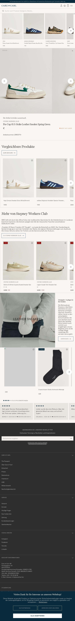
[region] (37, 411)
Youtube (4, 546)
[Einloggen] (61, 6)
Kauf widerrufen (6, 514)
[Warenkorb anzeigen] (68, 6)
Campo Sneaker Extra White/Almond (11, 43)
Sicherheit (5, 468)
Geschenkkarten (6, 524)
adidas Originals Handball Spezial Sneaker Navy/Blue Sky (50, 201)
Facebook (5, 542)
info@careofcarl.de (18, 577)
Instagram (5, 539)
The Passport (6, 461)
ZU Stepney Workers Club (12, 235)
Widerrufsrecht (6, 485)
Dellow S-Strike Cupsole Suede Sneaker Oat (17, 285)
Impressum (5, 479)
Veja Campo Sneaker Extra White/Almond (16, 200)
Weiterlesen (43, 602)
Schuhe (4, 50)
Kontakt (4, 507)
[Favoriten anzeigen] (65, 6)
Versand (4, 503)
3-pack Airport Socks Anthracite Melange (51, 389)
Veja (4, 41)
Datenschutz (5, 475)
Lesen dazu (65, 339)
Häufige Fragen (6, 510)
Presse (4, 472)
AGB (3, 482)
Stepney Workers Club (11, 121)
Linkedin (4, 549)
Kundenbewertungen (8, 521)
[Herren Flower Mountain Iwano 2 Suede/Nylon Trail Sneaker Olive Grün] (55, 26)
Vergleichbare (18, 147)
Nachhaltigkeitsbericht (9, 489)
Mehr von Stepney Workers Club (25, 214)
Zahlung (4, 517)
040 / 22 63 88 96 (12, 575)
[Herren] (19, 366)
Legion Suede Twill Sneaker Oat (47, 285)
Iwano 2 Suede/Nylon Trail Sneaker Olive (55, 43)
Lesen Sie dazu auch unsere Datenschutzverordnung (37, 443)
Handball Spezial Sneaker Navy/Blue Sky (33, 43)
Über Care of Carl (7, 465)
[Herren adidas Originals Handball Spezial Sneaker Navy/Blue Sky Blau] (33, 26)
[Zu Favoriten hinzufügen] (31, 160)
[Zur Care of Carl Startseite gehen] (9, 5)
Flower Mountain (51, 41)
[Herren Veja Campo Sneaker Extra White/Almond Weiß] (12, 26)
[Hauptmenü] (71, 5)
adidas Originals (29, 41)
